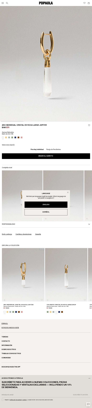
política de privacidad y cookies (18, 399)
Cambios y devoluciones (23, 234)
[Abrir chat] (88, 404)
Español (46, 212)
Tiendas (5, 337)
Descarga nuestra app (11, 367)
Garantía (38, 234)
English (46, 204)
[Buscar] (7, 3)
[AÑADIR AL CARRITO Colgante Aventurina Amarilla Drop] (46, 219)
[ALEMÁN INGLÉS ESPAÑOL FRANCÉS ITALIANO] (46, 324)
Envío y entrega (7, 234)
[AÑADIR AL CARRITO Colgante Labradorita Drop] (87, 219)
